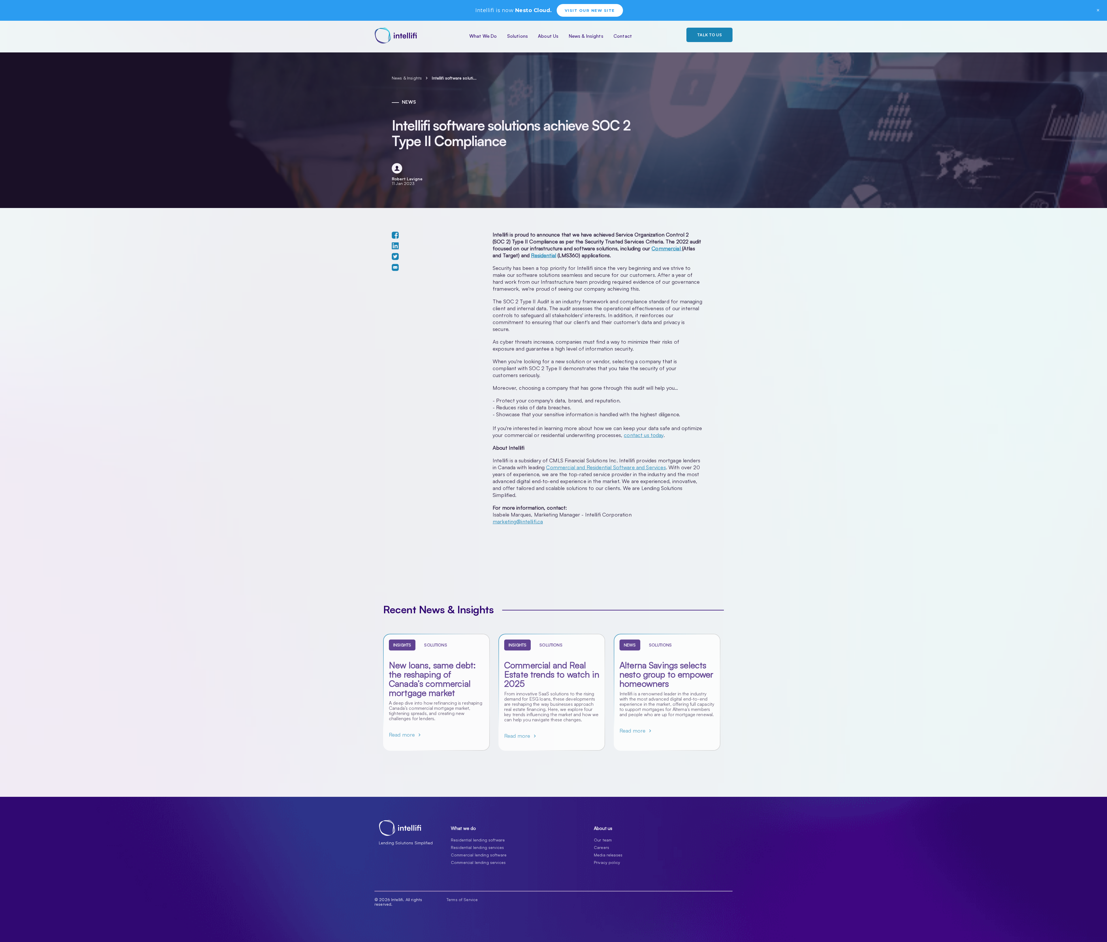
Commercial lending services (478, 862)
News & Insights (586, 36)
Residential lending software (478, 839)
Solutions (517, 36)
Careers (601, 847)
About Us (548, 36)
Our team (603, 839)
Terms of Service (462, 899)
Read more (405, 734)
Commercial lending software (479, 854)
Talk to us (709, 34)
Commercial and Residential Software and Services (606, 467)
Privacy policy (607, 862)
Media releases (608, 854)
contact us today (643, 435)
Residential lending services (477, 847)
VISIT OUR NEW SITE (590, 10)
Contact (622, 36)
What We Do (483, 36)
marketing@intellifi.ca (518, 521)
